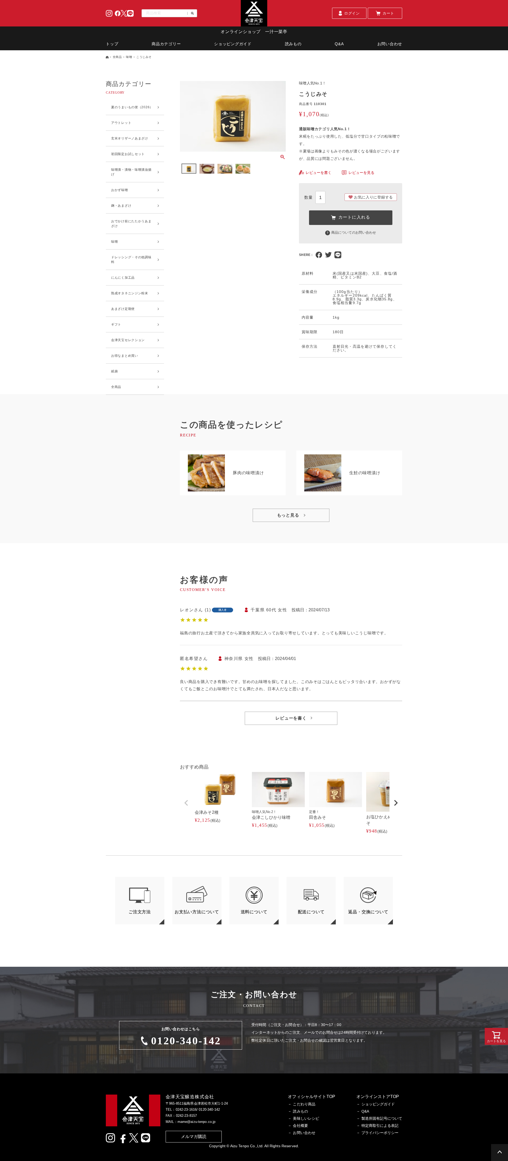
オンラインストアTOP (377, 1096)
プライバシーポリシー (379, 1133)
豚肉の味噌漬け (248, 473)
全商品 (117, 56)
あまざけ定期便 (123, 309)
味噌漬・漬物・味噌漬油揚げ (131, 172)
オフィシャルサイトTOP (311, 1096)
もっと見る (288, 515)
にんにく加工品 (123, 277)
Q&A (339, 44)
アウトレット (121, 123)
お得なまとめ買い (124, 356)
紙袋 (114, 371)
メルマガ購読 (194, 1136)
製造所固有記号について (381, 1118)
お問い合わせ (389, 44)
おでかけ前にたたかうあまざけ (131, 223)
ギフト (116, 324)
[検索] (190, 13)
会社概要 (300, 1125)
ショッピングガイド (233, 44)
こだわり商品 (304, 1104)
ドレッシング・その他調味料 (131, 259)
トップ (112, 44)
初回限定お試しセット (128, 154)
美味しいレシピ (306, 1118)
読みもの (293, 44)
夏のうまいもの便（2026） (132, 107)
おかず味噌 (119, 190)
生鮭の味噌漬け (364, 473)
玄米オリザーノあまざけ (129, 138)
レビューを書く (319, 172)
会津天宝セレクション (128, 340)
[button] (186, 803)
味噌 (129, 56)
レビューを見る (361, 172)
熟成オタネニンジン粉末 (129, 293)
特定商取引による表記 (379, 1125)
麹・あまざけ (121, 205)
